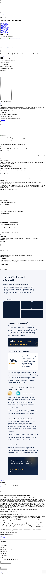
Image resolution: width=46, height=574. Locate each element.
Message (2, 567)
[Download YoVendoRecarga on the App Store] (14, 51)
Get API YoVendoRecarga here (6, 103)
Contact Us (31, 1)
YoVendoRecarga (9, 1)
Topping (23, 1)
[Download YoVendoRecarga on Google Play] (4, 51)
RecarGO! (20, 1)
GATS (26, 1)
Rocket (4, 1)
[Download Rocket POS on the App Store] (14, 38)
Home (1, 1)
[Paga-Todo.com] (4, 27)
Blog (28, 1)
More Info (3, 48)
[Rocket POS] (4, 23)
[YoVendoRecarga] (4, 24)
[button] (11, 309)
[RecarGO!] (3, 25)
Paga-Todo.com (15, 1)
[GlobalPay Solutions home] (5, 2)
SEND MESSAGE (4, 568)
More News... (2, 537)
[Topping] (3, 26)
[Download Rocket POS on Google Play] (4, 38)
